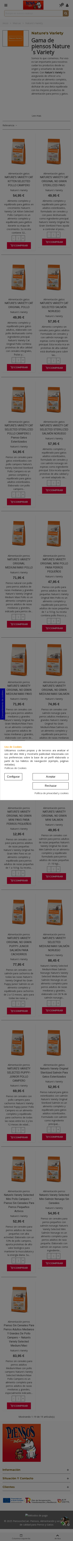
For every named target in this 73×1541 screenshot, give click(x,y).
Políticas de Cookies (15, 768)
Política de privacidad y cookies (51, 793)
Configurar (13, 776)
